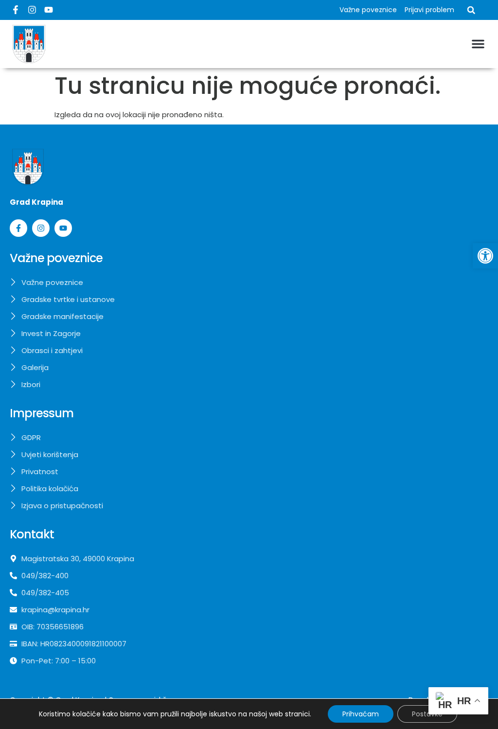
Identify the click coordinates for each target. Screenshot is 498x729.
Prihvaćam (360, 714)
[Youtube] (48, 10)
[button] (485, 255)
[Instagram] (32, 10)
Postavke (427, 714)
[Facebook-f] (15, 10)
